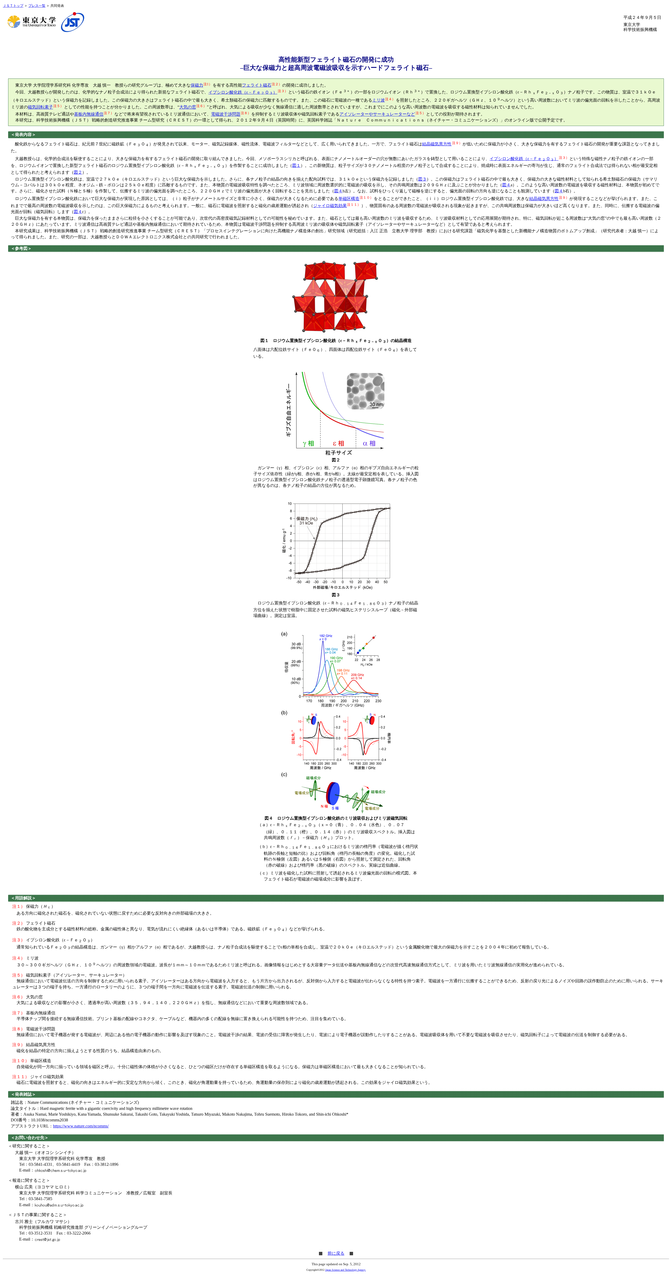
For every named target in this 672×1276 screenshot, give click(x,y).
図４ (506, 185)
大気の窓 (187, 107)
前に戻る (336, 1253)
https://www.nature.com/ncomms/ (81, 1126)
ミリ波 (378, 100)
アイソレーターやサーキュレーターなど (377, 114)
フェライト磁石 (256, 85)
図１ (296, 165)
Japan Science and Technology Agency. (345, 1269)
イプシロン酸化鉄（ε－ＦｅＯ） (242, 92)
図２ (78, 172)
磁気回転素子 (40, 107)
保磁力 (197, 85)
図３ (422, 179)
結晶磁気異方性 (437, 144)
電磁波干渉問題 (225, 114)
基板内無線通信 (88, 114)
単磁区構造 (348, 199)
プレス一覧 (36, 6)
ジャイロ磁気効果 (330, 205)
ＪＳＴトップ (13, 6)
